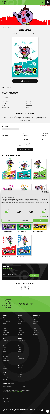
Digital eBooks (8, 27)
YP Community (6, 365)
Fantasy (4, 325)
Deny (9, 220)
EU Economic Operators (7, 377)
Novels (5, 315)
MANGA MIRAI (6, 107)
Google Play (29, 103)
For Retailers (5, 376)
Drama (4, 323)
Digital (20, 338)
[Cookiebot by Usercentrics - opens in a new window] (43, 192)
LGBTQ (4, 328)
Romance (5, 330)
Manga (20, 315)
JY (18, 371)
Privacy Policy (12, 391)
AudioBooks (36, 315)
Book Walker (29, 101)
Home (3, 27)
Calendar (5, 368)
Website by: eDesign (42, 410)
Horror (4, 326)
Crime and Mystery (6, 321)
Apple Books (29, 100)
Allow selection (25, 220)
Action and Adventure (7, 317)
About (4, 370)
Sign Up (24, 386)
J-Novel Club (20, 376)
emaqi (27, 107)
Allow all (41, 220)
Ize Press (20, 374)
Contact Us (5, 379)
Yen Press (20, 367)
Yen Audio (20, 372)
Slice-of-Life (5, 334)
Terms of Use (20, 391)
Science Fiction (9, 129)
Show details (43, 216)
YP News (4, 366)
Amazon (5, 100)
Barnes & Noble (6, 101)
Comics (5, 338)
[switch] (19, 212)
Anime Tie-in (16, 129)
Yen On (19, 369)
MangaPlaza (29, 105)
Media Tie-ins (5, 353)
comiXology (5, 103)
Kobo (4, 105)
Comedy (3, 129)
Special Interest (6, 336)
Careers (4, 372)
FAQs (4, 374)
